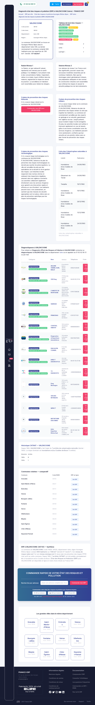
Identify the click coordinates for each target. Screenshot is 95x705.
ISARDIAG (54, 304)
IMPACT (53, 408)
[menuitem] (21, 14)
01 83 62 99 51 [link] (23, 679)
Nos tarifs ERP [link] (77, 692)
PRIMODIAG (54, 315)
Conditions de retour (56, 682)
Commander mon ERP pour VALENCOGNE (35, 109)
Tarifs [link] (57, 4)
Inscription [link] (79, 4)
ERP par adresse (40, 593)
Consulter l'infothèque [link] (80, 678)
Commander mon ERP (79, 583)
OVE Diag (54, 279)
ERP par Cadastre (56, 593)
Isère (61, 252)
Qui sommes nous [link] (70, 701)
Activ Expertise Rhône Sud (54, 431)
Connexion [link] (68, 4)
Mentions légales (54, 674)
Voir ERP (75, 479)
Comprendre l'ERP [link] (79, 674)
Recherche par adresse (30, 583)
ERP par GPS (71, 593)
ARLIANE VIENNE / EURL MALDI (55, 268)
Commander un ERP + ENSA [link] (80, 687)
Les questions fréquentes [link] (81, 682)
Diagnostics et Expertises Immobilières (55, 338)
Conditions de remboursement (54, 687)
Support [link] (81, 701)
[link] (9, 349)
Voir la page (86, 267)
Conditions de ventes (56, 678)
